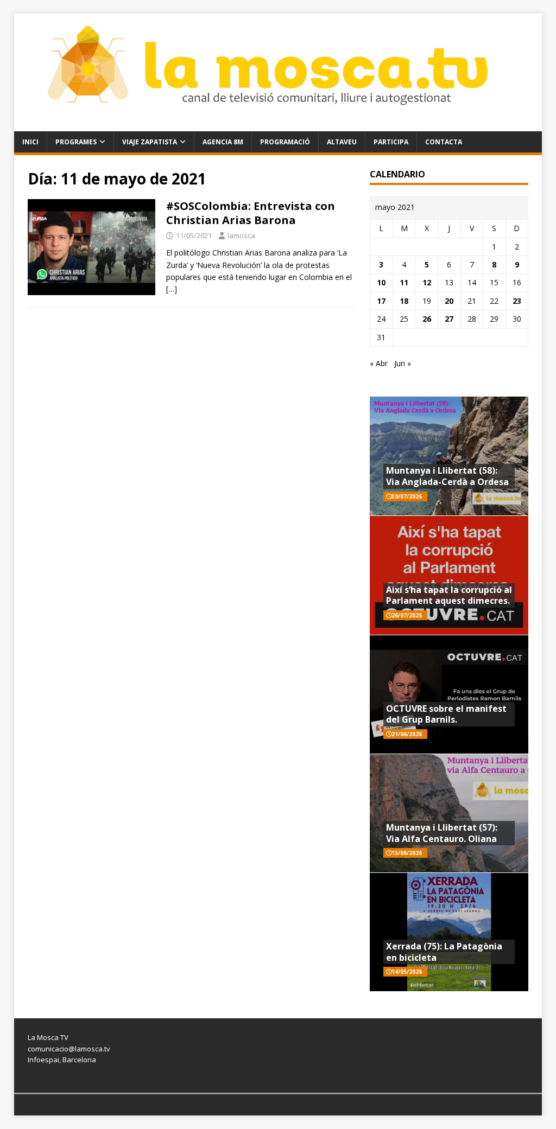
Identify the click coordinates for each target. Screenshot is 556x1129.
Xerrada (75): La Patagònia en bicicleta (444, 952)
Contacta (443, 141)
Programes (76, 141)
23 (517, 301)
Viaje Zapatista (149, 141)
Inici (30, 141)
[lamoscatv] (278, 124)
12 (426, 282)
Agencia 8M (223, 141)
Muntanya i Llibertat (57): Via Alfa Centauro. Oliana (441, 833)
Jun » (402, 363)
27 (449, 319)
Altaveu (342, 141)
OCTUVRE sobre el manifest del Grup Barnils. (446, 714)
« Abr (379, 363)
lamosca (241, 235)
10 (381, 282)
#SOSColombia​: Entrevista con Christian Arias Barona (250, 213)
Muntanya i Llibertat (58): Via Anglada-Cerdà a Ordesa (447, 476)
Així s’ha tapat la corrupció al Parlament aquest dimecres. (449, 595)
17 (381, 301)
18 (404, 301)
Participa (391, 141)
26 (426, 319)
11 (404, 282)
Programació (285, 141)
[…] (171, 289)
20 (449, 301)
